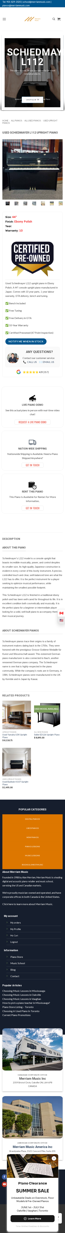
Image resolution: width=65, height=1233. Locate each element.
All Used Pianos (32, 120)
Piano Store (16, 956)
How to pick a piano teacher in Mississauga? (26, 1002)
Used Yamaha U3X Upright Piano (14, 736)
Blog (13, 969)
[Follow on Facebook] (4, 1177)
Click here (7, 904)
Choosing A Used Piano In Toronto (20, 1011)
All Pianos (16, 120)
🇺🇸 (61, 620)
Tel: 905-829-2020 (11, 1)
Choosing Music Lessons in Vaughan (21, 998)
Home (5, 120)
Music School (17, 963)
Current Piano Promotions (16, 1014)
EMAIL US (48, 361)
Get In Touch (32, 465)
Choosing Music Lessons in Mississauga (23, 990)
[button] (4, 19)
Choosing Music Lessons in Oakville (21, 994)
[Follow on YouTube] (4, 1184)
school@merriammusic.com (36, 1)
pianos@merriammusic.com (16, 5)
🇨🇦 (61, 613)
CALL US (32, 361)
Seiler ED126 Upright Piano (47, 734)
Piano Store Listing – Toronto (18, 1006)
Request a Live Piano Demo (32, 422)
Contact (14, 976)
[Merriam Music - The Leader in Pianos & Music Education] (32, 19)
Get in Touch (32, 508)
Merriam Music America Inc (32, 1147)
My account (11, 916)
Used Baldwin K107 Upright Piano (15, 783)
